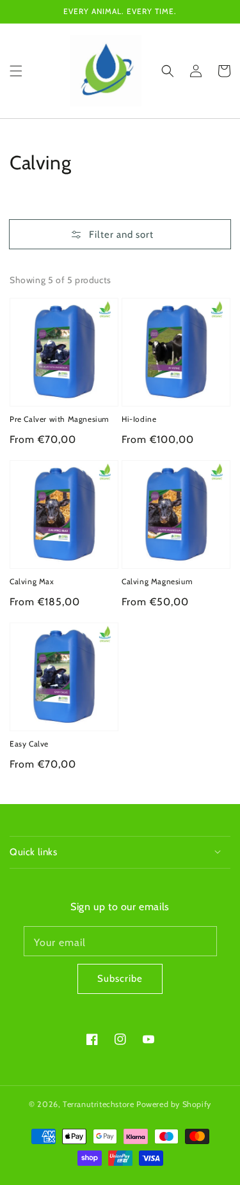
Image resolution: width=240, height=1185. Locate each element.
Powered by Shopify (173, 1104)
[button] (16, 70)
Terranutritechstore (98, 1104)
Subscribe (120, 978)
